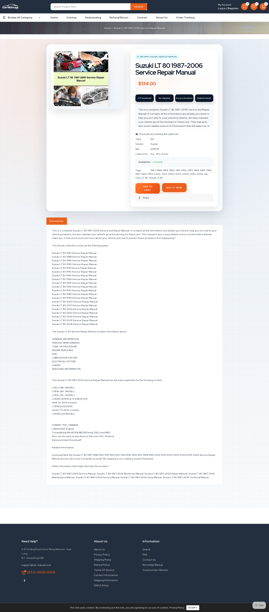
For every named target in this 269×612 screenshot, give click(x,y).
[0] (244, 7)
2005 (193, 174)
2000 (157, 174)
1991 (178, 170)
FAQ (145, 554)
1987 (153, 170)
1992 (183, 170)
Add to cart (148, 188)
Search (147, 549)
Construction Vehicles (155, 570)
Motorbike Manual (153, 565)
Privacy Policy (102, 554)
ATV (158, 154)
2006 (200, 174)
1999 (150, 174)
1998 (143, 174)
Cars (138, 177)
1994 (196, 170)
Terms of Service (104, 570)
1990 (172, 170)
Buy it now (174, 187)
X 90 (160, 177)
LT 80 (145, 177)
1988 (159, 170)
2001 (164, 174)
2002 (171, 174)
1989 (165, 170)
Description (57, 221)
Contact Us (149, 559)
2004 (185, 174)
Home (107, 28)
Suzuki (154, 144)
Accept (192, 607)
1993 (190, 170)
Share (146, 197)
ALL (153, 154)
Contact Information (106, 575)
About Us (99, 549)
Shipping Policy (102, 559)
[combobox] (99, 6)
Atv (152, 139)
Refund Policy (102, 565)
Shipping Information (106, 580)
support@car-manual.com (36, 565)
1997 (137, 174)
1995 (202, 170)
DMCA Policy (101, 585)
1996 (209, 170)
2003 (178, 174)
